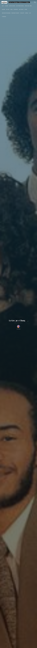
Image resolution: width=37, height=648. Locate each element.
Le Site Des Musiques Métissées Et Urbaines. (19, 2)
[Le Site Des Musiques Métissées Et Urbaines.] (4, 2)
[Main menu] (35, 2)
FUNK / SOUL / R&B (18, 318)
